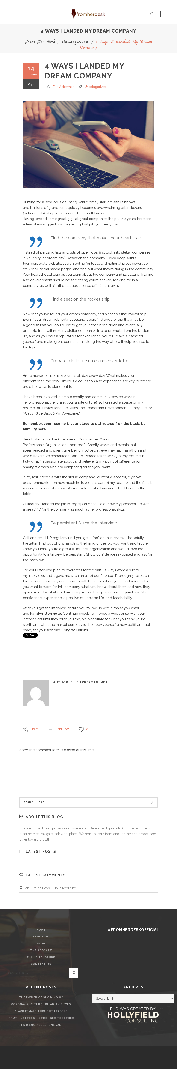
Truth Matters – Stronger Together (41, 1018)
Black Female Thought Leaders (41, 1011)
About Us (41, 936)
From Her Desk (40, 42)
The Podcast (41, 950)
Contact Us (41, 964)
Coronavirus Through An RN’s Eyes (41, 1004)
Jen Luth (30, 888)
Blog (41, 943)
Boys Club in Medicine (59, 888)
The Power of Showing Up (41, 997)
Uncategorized (75, 42)
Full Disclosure (41, 957)
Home (41, 929)
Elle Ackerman (63, 87)
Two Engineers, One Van (41, 1025)
